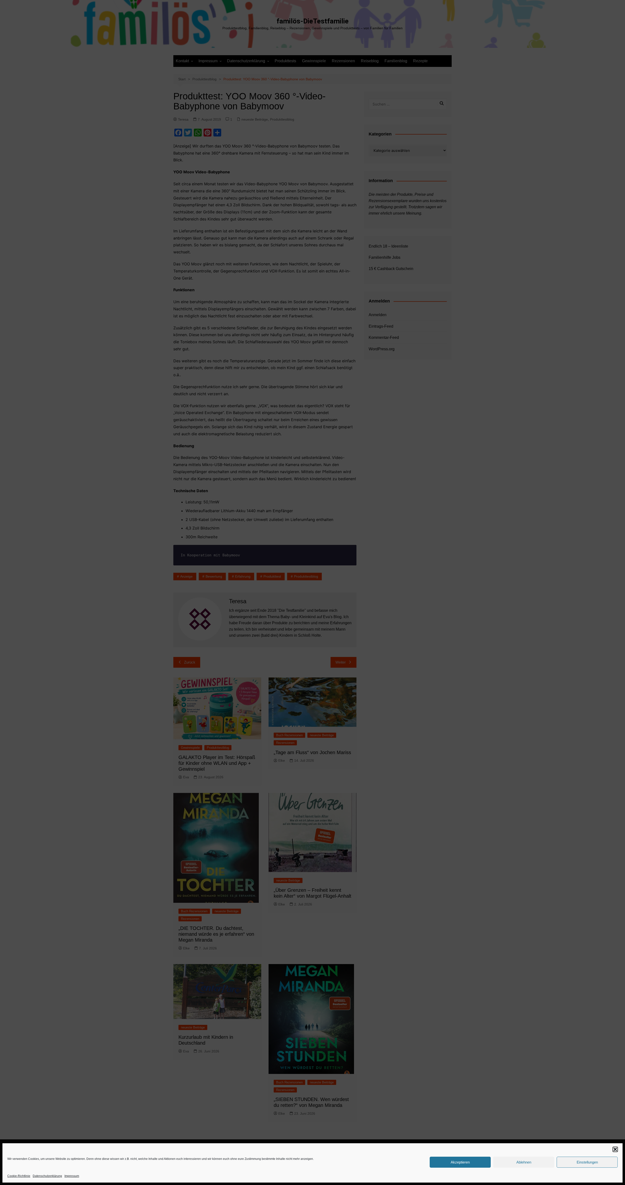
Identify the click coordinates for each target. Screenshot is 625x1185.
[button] (615, 1149)
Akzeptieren (460, 1162)
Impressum (71, 1176)
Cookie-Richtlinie (18, 1176)
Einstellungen (587, 1162)
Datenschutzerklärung (47, 1176)
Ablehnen (523, 1162)
